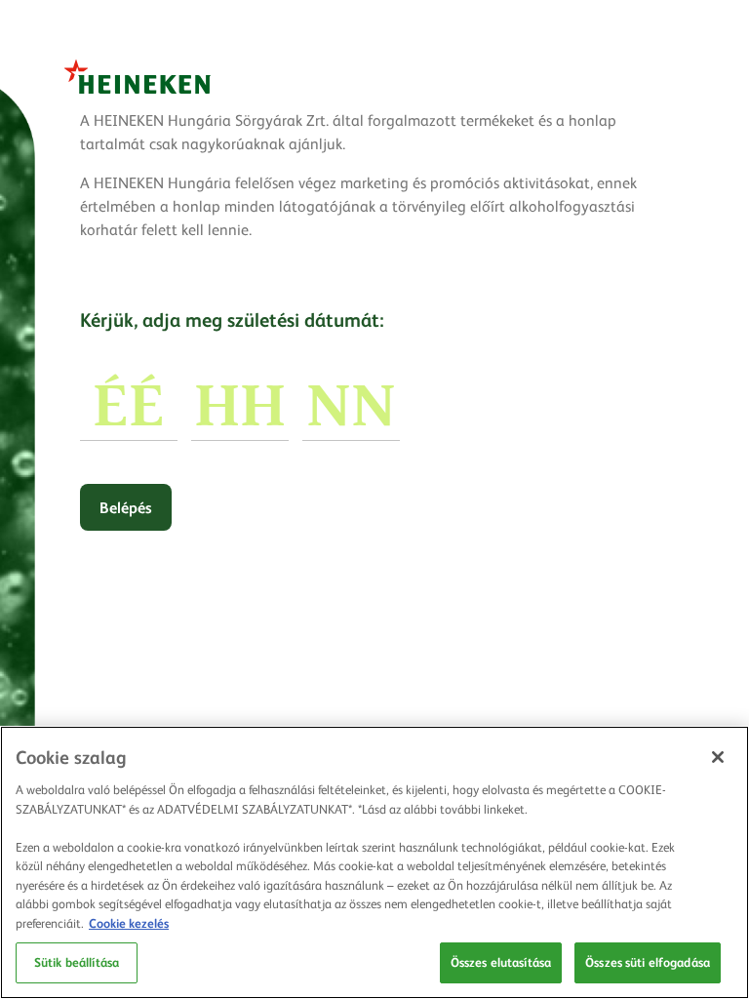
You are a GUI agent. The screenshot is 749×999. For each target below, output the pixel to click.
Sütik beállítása (76, 962)
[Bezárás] (717, 757)
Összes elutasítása (501, 962)
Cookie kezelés (129, 923)
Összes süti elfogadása (647, 962)
